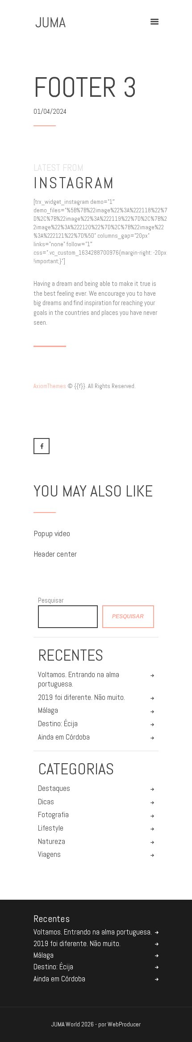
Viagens (49, 854)
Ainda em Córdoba (64, 737)
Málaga (48, 710)
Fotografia (53, 814)
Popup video (51, 533)
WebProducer (124, 1024)
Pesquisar (50, 600)
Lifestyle (50, 828)
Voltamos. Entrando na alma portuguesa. (78, 679)
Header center (55, 554)
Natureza (51, 841)
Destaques (54, 788)
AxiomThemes (49, 386)
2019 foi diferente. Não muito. (81, 697)
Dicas (46, 801)
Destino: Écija (58, 723)
